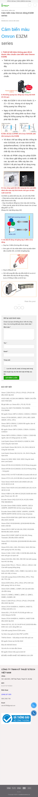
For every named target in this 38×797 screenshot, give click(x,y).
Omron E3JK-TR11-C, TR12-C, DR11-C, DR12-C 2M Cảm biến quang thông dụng (18, 566)
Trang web (7, 360)
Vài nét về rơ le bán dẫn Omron (11, 648)
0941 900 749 (5, 698)
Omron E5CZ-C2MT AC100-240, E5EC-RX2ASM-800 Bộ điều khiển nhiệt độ (17, 531)
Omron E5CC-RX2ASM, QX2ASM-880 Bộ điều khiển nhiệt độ (18, 542)
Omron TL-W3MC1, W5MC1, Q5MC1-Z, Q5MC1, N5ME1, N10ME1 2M (17, 596)
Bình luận (7, 327)
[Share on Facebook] (15, 307)
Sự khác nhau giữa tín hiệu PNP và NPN (14, 634)
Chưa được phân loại (8, 10)
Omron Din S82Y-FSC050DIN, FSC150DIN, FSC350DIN (15, 409)
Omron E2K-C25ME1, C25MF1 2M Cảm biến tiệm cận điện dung (17, 590)
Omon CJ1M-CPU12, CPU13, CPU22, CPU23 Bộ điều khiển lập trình (17, 394)
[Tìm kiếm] (29, 4)
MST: (2, 683)
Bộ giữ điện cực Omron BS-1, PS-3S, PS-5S (16, 404)
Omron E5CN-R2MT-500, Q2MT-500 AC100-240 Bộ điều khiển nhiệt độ (18, 519)
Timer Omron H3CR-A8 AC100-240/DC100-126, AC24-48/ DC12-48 (17, 483)
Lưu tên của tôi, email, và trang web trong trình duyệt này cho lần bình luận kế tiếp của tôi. (18, 371)
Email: (3, 703)
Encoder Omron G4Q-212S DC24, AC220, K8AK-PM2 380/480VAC (17, 501)
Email (6, 351)
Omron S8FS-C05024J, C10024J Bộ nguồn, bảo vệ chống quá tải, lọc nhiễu (18, 425)
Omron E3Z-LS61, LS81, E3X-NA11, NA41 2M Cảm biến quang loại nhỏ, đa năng (18, 548)
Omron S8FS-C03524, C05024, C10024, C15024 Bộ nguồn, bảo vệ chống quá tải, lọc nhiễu (18, 437)
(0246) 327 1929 (6, 694)
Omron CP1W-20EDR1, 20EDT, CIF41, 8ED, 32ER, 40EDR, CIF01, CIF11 (18, 419)
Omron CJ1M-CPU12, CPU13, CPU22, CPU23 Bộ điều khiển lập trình (17, 602)
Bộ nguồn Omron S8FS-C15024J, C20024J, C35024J (19, 414)
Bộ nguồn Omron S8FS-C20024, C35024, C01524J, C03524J (18, 431)
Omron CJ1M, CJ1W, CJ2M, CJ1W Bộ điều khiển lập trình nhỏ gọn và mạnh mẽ (18, 554)
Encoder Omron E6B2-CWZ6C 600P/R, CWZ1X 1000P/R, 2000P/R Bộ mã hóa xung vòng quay (17, 507)
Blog (19, 792)
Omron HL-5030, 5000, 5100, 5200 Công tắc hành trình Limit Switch (17, 460)
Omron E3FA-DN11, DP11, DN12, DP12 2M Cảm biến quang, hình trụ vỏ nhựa (17, 584)
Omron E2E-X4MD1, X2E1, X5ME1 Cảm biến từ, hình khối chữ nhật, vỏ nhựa (19, 572)
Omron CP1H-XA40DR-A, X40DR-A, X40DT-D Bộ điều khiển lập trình (17, 620)
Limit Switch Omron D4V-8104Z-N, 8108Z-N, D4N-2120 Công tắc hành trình (17, 443)
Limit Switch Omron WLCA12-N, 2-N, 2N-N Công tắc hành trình (18, 454)
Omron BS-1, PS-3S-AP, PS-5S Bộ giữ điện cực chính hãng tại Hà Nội (17, 614)
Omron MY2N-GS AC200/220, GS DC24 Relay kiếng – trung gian (18, 470)
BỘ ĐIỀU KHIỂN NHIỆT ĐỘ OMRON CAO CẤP (17, 655)
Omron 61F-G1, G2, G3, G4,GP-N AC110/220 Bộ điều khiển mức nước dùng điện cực (18, 626)
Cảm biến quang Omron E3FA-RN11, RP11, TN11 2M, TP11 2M (17, 578)
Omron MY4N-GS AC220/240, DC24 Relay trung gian (18, 465)
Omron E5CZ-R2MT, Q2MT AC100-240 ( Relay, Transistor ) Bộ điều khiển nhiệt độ (16, 537)
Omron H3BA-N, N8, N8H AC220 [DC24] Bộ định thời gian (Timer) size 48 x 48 (18, 495)
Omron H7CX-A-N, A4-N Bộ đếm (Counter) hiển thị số (18, 478)
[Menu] (34, 4)
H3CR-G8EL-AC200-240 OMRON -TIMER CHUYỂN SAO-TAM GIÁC (18, 400)
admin (17, 20)
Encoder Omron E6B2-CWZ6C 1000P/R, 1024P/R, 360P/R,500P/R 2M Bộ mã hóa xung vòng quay (18, 513)
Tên (5, 343)
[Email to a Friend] (22, 307)
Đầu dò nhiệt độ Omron (9, 645)
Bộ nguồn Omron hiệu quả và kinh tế (13, 652)
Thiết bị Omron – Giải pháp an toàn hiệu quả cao (17, 637)
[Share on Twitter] (19, 307)
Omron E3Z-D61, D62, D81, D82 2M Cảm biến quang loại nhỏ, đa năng (18, 560)
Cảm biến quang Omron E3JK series (13, 630)
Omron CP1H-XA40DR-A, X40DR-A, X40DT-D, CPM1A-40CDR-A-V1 (16, 608)
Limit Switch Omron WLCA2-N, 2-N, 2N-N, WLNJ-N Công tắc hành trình (18, 448)
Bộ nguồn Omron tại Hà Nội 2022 (12, 641)
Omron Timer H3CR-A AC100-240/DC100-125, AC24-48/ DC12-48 (19, 489)
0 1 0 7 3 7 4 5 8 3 (6, 686)
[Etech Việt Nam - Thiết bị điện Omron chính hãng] (13, 5)
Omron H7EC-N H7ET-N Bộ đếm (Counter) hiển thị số (19, 474)
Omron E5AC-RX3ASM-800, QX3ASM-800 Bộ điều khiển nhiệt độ (18, 525)
